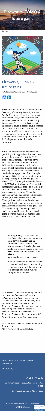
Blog (4, 42)
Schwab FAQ (7, 48)
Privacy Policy (7, 368)
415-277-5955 (37, 391)
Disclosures (6, 36)
